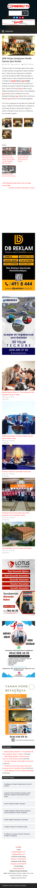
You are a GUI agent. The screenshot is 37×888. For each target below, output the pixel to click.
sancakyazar (16, 64)
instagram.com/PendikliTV (19, 864)
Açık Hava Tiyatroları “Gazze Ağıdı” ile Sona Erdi (16, 471)
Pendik (13, 81)
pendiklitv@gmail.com (18, 852)
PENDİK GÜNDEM (28, 64)
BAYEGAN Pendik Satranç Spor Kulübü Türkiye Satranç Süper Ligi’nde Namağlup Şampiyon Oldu (8, 159)
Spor (23, 81)
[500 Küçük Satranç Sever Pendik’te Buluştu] (9, 169)
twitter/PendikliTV (18, 868)
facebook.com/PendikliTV (18, 859)
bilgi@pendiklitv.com (18, 854)
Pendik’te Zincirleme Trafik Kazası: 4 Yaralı (21, 188)
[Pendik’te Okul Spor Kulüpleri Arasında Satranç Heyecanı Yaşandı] (24, 151)
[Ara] (25, 13)
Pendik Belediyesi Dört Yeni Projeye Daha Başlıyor (17, 548)
